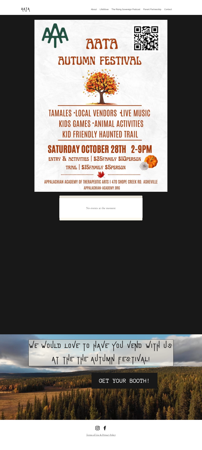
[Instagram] (97, 428)
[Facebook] (105, 428)
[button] (93, 9)
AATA (25, 9)
